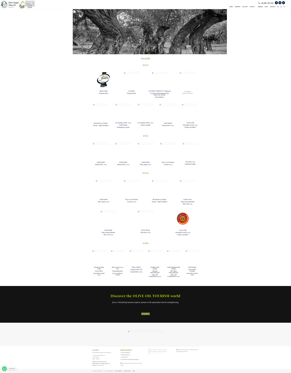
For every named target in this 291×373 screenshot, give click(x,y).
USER (134, 370)
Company (237, 7)
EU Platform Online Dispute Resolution (130, 359)
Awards (260, 7)
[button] (4, 368)
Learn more (145, 313)
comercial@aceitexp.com (104, 363)
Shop (266, 7)
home (231, 7)
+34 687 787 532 (267, 3)
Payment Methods (125, 352)
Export (252, 7)
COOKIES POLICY (127, 370)
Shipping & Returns (125, 354)
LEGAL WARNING (118, 370)
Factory (245, 7)
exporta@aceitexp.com (101, 361)
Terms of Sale (124, 357)
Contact (272, 7)
